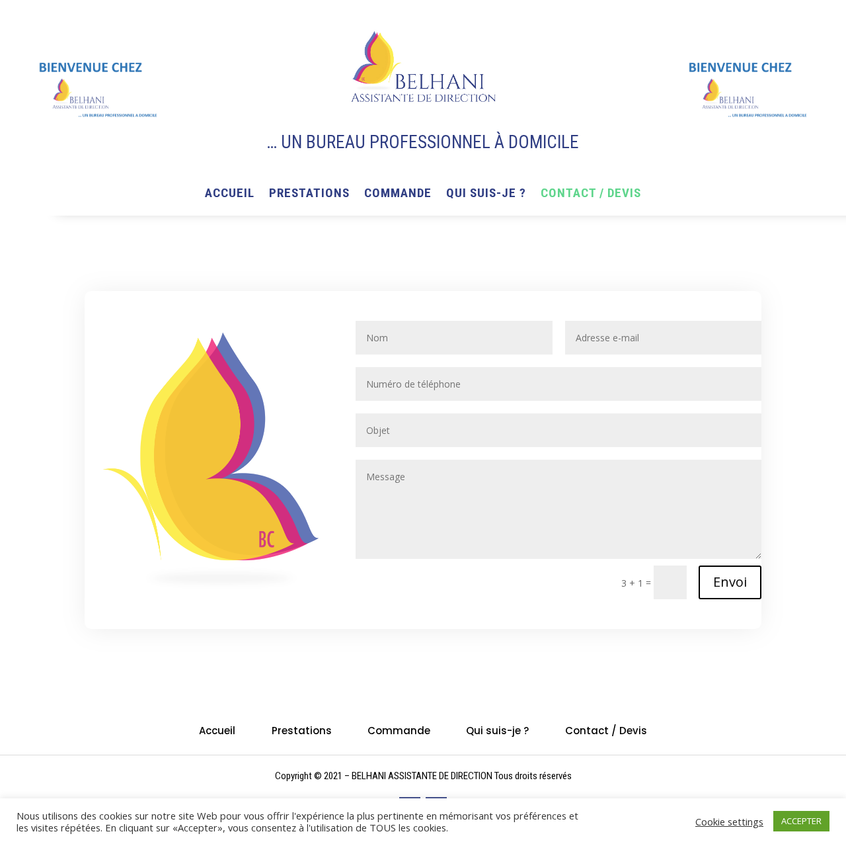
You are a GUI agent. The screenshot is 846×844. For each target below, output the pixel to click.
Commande (398, 194)
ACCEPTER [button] (801, 821)
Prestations (309, 194)
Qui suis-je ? (486, 194)
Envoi (730, 582)
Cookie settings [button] (729, 821)
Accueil (229, 194)
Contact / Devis (591, 194)
